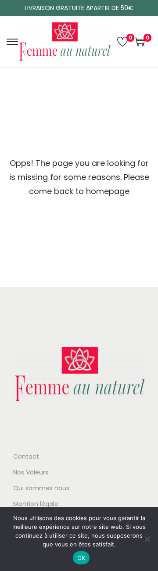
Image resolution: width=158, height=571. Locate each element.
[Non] (147, 539)
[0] (122, 41)
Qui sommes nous (41, 488)
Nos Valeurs (30, 472)
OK (81, 557)
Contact (26, 456)
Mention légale (35, 503)
